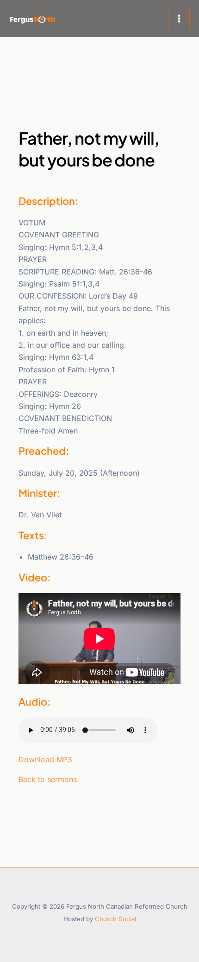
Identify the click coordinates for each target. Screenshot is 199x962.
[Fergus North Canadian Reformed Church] (32, 18)
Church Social (115, 919)
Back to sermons (48, 779)
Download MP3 (45, 759)
